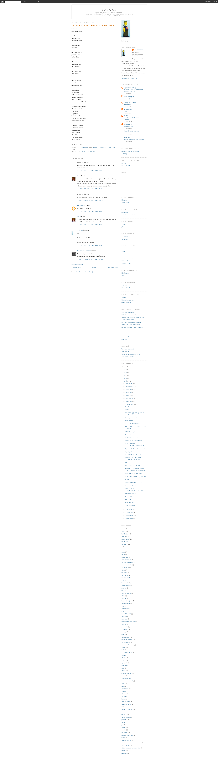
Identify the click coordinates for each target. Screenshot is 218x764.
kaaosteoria (125, 583)
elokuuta (128, 395)
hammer (123, 249)
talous (123, 738)
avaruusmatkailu (126, 565)
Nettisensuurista (130, 505)
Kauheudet (124, 557)
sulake (123, 531)
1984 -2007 (128, 500)
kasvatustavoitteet (127, 681)
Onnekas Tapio (126, 302)
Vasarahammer (129, 96)
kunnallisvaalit (126, 614)
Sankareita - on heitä (131, 438)
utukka (79, 176)
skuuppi (123, 632)
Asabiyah (127, 137)
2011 (125, 369)
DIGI (122, 650)
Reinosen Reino (126, 263)
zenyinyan (124, 753)
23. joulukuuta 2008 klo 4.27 (89, 225)
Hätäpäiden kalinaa (130, 102)
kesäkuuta (129, 401)
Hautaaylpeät (125, 236)
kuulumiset (124, 689)
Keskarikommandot (127, 300)
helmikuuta (129, 515)
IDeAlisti (124, 200)
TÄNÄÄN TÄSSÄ (130, 494)
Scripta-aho (125, 212)
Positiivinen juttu (126, 601)
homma (123, 676)
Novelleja (124, 154)
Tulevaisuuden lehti (127, 349)
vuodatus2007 (125, 637)
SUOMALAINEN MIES (132, 424)
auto (122, 611)
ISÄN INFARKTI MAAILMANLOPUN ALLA (134, 445)
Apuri (125, 111)
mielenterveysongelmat (128, 621)
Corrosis (124, 339)
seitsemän (124, 732)
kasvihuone (125, 567)
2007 (125, 381)
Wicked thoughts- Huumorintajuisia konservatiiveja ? (132, 318)
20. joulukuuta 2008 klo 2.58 (89, 189)
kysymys (124, 616)
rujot (83, 151)
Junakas (123, 297)
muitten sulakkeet (127, 709)
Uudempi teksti (76, 267)
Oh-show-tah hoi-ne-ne (84, 251)
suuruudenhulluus (127, 735)
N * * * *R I (129, 497)
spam (123, 555)
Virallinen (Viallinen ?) (128, 357)
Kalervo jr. (124, 251)
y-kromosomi (125, 642)
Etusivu (94, 267)
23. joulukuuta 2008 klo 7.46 (89, 245)
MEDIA (123, 658)
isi (122, 547)
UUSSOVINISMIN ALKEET (133, 483)
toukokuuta (129, 404)
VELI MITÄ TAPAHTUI (132, 466)
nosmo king (125, 539)
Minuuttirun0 (129, 502)
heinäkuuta (129, 398)
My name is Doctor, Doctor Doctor (135, 449)
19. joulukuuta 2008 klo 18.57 (90, 171)
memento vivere (126, 704)
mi (122, 707)
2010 (125, 372)
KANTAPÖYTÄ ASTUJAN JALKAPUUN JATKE (133, 459)
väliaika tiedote (126, 593)
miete (123, 552)
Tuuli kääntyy (125, 603)
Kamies (123, 224)
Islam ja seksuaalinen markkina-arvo (134, 139)
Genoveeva (80, 205)
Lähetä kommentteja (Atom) (84, 272)
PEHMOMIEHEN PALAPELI (134, 474)
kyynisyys (124, 691)
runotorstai (90, 151)
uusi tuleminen (126, 740)
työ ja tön (124, 573)
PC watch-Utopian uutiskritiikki (131, 322)
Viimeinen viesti (128, 126)
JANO (127, 480)
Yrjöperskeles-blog (130, 87)
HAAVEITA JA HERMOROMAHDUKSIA (134, 490)
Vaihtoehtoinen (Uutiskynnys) (130, 354)
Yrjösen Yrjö (125, 261)
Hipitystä (124, 285)
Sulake (109, 9)
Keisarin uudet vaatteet (131, 131)
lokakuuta (129, 389)
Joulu (123, 580)
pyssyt (123, 727)
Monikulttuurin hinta (131, 435)
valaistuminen (125, 745)
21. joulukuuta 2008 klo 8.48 (89, 211)
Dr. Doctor (80, 230)
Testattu (127, 407)
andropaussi (125, 609)
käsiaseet (124, 694)
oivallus (123, 714)
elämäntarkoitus (126, 560)
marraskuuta (130, 387)
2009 (125, 375)
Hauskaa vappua (126, 652)
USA (122, 606)
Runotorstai (125, 337)
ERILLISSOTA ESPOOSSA (133, 455)
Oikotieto (124, 163)
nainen (123, 624)
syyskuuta (129, 392)
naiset (123, 712)
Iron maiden (125, 203)
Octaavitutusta (125, 288)
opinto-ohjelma (126, 717)
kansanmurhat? (126, 678)
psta (122, 725)
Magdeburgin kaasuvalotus (131, 98)
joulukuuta (129, 384)
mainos (123, 536)
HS (122, 549)
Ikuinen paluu (127, 104)
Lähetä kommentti (77, 264)
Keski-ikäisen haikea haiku (133, 441)
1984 (123, 596)
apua (122, 668)
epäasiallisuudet (126, 673)
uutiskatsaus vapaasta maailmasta (131, 743)
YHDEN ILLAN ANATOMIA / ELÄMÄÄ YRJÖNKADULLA (135, 470)
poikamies (124, 627)
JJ (122, 227)
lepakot (123, 696)
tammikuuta (129, 518)
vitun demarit (125, 578)
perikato (124, 720)
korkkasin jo (125, 534)
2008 (125, 378)
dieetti (123, 670)
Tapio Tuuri (128, 124)
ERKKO (123, 598)
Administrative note (127, 645)
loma (123, 699)
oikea (123, 570)
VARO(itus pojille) (130, 432)
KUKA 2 (127, 410)
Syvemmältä (128, 109)
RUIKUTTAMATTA (131, 486)
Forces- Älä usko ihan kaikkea (130, 325)
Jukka (123, 276)
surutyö (123, 634)
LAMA (123, 655)
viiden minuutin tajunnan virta (130, 748)
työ (122, 591)
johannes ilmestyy (127, 562)
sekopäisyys (125, 629)
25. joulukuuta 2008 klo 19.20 (90, 259)
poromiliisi (124, 239)
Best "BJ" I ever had (127, 312)
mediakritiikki (125, 701)
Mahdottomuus (128, 133)
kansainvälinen (126, 585)
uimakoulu (124, 575)
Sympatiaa (124, 663)
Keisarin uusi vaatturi (128, 215)
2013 (125, 366)
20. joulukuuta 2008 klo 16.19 (90, 200)
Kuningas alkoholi (131, 418)
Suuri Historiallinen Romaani (130, 151)
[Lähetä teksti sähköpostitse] (74, 149)
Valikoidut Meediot (127, 166)
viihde (123, 750)
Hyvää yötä (128, 452)
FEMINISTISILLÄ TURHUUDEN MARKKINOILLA (134, 90)
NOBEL (123, 660)
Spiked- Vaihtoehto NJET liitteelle (132, 327)
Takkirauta (127, 116)
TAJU (127, 463)
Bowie (123, 647)
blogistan (124, 544)
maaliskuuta (130, 512)
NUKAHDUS (129, 421)
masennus (124, 619)
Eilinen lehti (125, 351)
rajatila (123, 730)
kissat (123, 686)
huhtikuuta (129, 509)
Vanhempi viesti (113, 267)
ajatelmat (124, 665)
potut (123, 722)
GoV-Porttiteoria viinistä (129, 315)
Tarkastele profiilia (129, 78)
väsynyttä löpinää (127, 640)
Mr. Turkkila (125, 273)
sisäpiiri (123, 588)
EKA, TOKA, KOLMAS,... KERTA (135, 477)
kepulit (123, 683)
